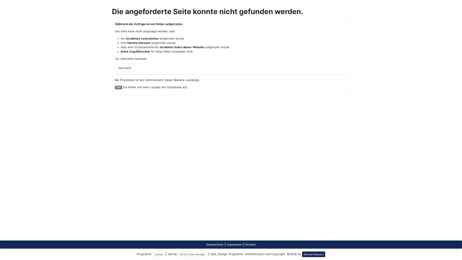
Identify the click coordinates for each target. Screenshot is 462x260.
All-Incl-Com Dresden (192, 254)
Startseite (124, 68)
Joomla (158, 254)
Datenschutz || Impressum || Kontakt (231, 244)
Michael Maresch (314, 254)
